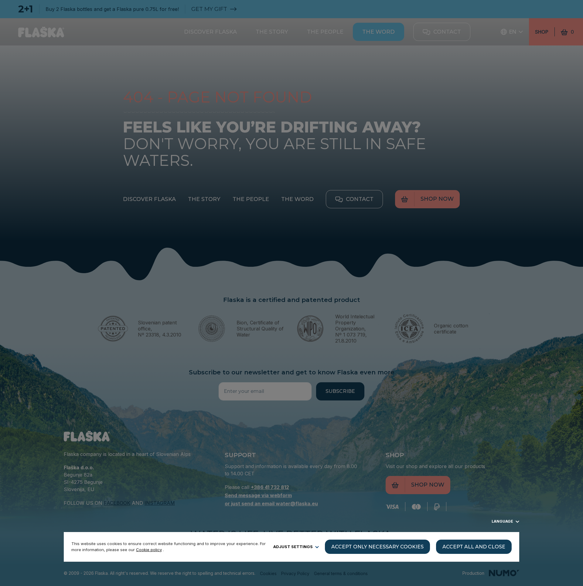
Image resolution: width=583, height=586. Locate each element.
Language (503, 521)
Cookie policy (149, 549)
